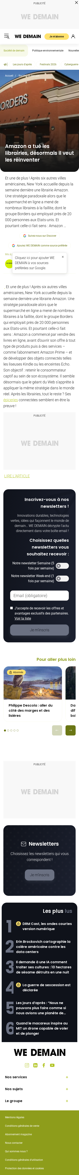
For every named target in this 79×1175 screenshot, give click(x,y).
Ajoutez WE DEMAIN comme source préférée (42, 245)
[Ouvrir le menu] (6, 36)
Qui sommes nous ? (16, 1151)
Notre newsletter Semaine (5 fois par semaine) (33, 565)
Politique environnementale (47, 50)
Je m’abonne (57, 36)
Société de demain (14, 50)
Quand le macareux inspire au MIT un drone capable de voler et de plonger (42, 1028)
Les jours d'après (22, 64)
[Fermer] (62, 256)
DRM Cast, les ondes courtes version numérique (47, 926)
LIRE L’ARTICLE (17, 476)
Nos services (16, 1077)
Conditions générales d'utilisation (24, 1159)
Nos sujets (14, 1089)
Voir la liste (23, 618)
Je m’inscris (39, 875)
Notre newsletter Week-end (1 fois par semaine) (32, 578)
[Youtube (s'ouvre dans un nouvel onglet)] (52, 1065)
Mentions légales (14, 1117)
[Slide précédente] (57, 730)
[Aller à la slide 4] (14, 730)
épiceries (10, 400)
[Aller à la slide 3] (11, 730)
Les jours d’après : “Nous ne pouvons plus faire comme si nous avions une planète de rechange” (41, 1008)
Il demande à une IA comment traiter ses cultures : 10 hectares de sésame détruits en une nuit (43, 967)
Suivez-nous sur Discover (42, 235)
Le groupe (13, 1100)
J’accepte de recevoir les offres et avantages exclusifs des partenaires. (42, 613)
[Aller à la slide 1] (5, 730)
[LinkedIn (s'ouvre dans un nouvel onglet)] (35, 1065)
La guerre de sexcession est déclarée (47, 988)
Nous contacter (14, 1142)
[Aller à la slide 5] (18, 730)
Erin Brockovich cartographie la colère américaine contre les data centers (43, 946)
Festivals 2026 (48, 64)
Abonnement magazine (18, 1134)
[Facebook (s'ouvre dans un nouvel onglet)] (43, 1065)
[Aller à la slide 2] (8, 730)
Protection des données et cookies (24, 1168)
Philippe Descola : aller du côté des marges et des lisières (30, 710)
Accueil (9, 75)
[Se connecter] (73, 36)
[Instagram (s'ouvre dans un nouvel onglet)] (26, 1065)
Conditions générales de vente (22, 1125)
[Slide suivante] (71, 730)
